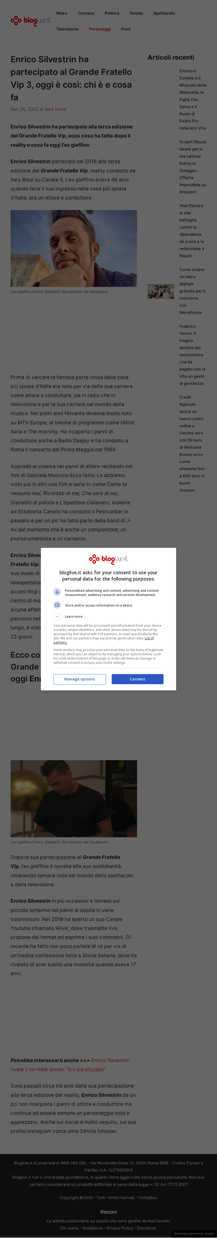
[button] (108, 616)
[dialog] (108, 619)
